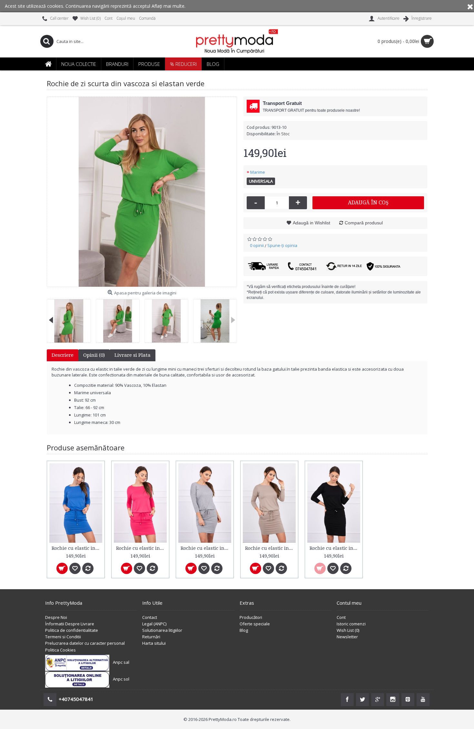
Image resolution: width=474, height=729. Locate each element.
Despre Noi (56, 617)
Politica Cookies (60, 650)
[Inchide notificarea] (470, 6)
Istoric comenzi (351, 624)
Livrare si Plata (132, 355)
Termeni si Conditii (63, 637)
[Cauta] (46, 41)
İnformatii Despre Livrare (69, 624)
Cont (341, 617)
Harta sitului (154, 643)
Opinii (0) (94, 355)
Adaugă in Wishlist (311, 222)
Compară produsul (364, 222)
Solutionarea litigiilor (162, 630)
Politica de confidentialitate (71, 630)
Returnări (151, 637)
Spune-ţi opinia (282, 245)
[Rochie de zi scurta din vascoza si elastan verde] (142, 192)
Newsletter (347, 637)
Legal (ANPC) (154, 624)
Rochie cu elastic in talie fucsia (141, 548)
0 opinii (257, 245)
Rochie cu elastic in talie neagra (335, 548)
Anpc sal (121, 662)
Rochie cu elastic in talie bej (270, 548)
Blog (244, 630)
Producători (251, 617)
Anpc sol (121, 679)
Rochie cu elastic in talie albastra (77, 548)
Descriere (63, 355)
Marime (257, 172)
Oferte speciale (255, 624)
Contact (149, 617)
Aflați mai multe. (168, 6)
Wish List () (348, 630)
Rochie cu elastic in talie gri (206, 548)
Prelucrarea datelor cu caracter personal (85, 643)
